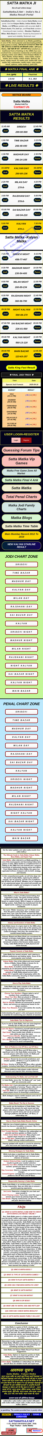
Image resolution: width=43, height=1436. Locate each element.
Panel (37, 131)
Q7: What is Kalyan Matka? (21, 1295)
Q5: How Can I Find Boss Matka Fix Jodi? (21, 1285)
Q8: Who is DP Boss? (21, 1301)
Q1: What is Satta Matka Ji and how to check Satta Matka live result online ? (21, 1213)
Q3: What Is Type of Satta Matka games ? (21, 1275)
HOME (11, 1430)
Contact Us (21, 107)
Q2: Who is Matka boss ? (21, 1269)
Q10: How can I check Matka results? (21, 1311)
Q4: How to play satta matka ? (21, 1280)
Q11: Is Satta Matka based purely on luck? (21, 1316)
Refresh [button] (37, 1430)
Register (26, 440)
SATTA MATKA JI (21, 3)
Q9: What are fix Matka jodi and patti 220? (21, 1306)
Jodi (5, 131)
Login (16, 440)
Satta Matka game (23, 1225)
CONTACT (6, 1414)
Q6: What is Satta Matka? (21, 1290)
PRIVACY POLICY (22, 1414)
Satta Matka (6, 41)
